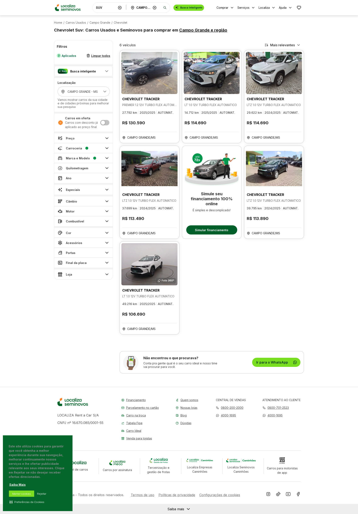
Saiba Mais (17, 484)
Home (58, 22)
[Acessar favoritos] (299, 7)
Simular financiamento (211, 230)
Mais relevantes (282, 45)
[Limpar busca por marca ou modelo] (120, 8)
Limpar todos (100, 55)
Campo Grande (100, 22)
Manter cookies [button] (21, 493)
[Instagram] (268, 495)
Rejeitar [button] (41, 493)
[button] (83, 71)
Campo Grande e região (203, 30)
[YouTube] (288, 495)
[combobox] (106, 7)
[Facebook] (298, 495)
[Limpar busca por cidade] (154, 8)
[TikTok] (278, 495)
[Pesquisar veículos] (165, 7)
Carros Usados (76, 22)
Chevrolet (120, 22)
